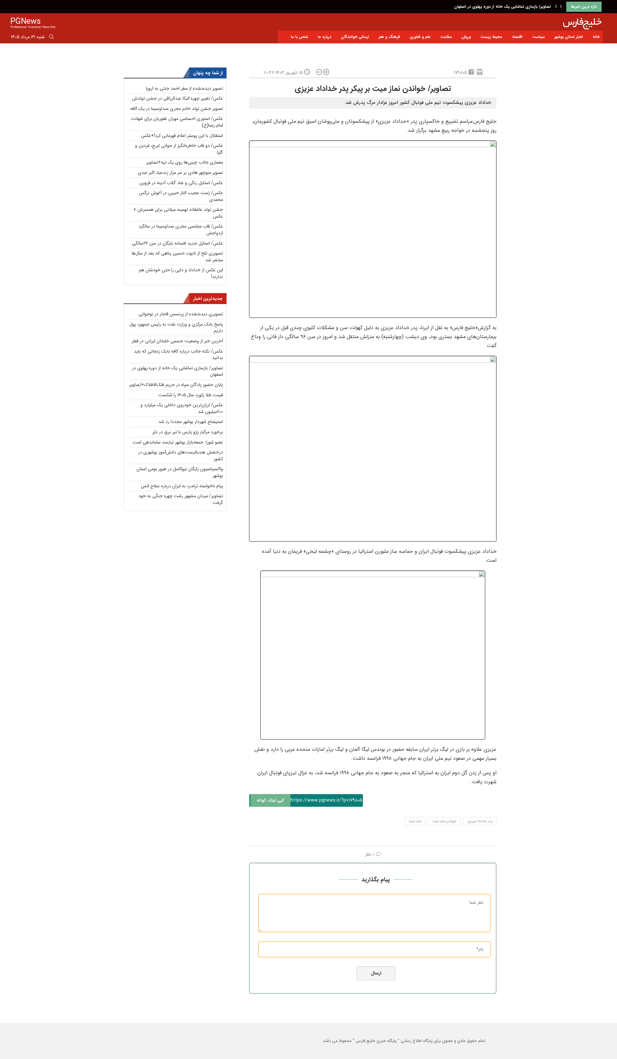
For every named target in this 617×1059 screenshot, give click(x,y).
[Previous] (556, 7)
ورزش (466, 37)
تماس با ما (299, 37)
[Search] (51, 37)
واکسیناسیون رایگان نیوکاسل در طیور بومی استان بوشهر (180, 472)
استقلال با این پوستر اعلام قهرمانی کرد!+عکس (182, 135)
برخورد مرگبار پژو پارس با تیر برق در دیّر (187, 431)
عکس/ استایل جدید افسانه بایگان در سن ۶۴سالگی (177, 243)
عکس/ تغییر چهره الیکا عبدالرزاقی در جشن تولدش (177, 98)
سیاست (538, 37)
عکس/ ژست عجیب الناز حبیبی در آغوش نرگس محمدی (181, 196)
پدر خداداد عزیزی (480, 821)
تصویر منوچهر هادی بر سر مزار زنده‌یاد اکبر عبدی (180, 172)
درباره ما (324, 37)
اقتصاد (517, 37)
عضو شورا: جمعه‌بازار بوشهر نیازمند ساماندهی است (178, 442)
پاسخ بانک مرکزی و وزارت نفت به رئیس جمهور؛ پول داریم (176, 328)
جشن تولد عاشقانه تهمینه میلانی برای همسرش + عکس (178, 213)
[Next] (561, 7)
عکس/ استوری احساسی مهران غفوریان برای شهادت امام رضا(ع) (177, 122)
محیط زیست (491, 37)
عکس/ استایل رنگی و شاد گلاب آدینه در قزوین (181, 182)
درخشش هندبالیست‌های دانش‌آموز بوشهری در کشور (180, 455)
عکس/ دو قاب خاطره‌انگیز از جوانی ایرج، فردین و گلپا (179, 149)
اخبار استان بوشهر (568, 37)
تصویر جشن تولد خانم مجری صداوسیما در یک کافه (176, 108)
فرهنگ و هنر (389, 37)
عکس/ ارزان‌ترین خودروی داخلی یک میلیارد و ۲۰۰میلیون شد (181, 408)
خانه (596, 37)
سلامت (446, 37)
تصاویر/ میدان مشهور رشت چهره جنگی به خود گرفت (181, 499)
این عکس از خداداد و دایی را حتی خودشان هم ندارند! (181, 273)
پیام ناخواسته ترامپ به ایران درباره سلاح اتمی (182, 485)
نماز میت (414, 821)
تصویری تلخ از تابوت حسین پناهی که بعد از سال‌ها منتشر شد (177, 257)
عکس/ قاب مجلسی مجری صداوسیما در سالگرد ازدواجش (181, 230)
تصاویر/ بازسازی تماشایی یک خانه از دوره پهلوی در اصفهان (502, 7)
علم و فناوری (420, 37)
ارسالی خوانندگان (355, 37)
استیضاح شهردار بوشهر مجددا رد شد (190, 421)
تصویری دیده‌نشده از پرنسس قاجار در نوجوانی (181, 314)
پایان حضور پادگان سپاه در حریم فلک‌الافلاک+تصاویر (176, 384)
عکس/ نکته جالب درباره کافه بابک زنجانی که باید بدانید (178, 355)
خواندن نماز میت (444, 821)
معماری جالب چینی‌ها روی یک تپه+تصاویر (184, 162)
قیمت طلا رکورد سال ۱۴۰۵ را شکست (190, 395)
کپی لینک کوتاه (270, 800)
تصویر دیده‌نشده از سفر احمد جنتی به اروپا (184, 88)
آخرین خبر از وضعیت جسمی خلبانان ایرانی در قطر (177, 341)
